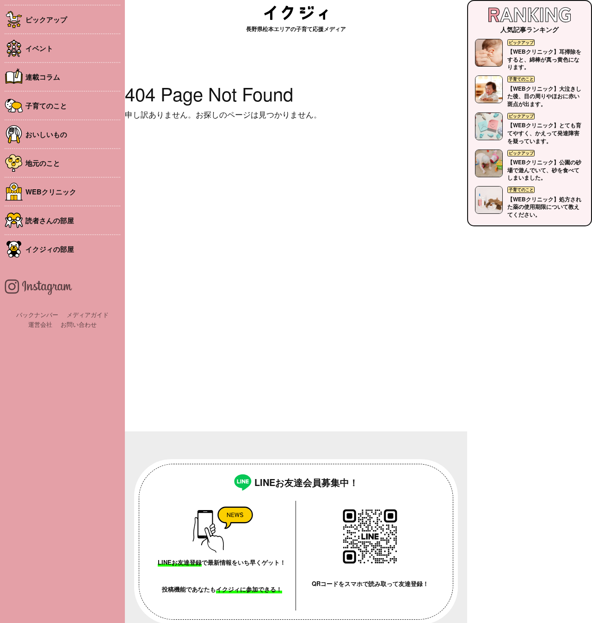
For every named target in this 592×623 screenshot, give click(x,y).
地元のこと (42, 163)
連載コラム (42, 77)
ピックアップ (46, 19)
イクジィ (296, 13)
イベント (39, 48)
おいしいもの (46, 134)
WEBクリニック (50, 192)
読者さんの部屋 (49, 220)
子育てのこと (46, 105)
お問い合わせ (79, 324)
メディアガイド (88, 314)
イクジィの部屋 (49, 249)
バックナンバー (37, 314)
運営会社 (40, 324)
